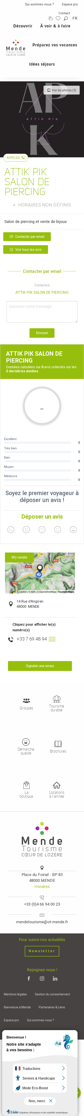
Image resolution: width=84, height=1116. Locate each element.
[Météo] (50, 18)
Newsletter (42, 951)
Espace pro (70, 4)
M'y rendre (19, 557)
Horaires (42, 886)
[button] (66, 18)
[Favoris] (58, 18)
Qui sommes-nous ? (39, 4)
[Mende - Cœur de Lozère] (15, 47)
